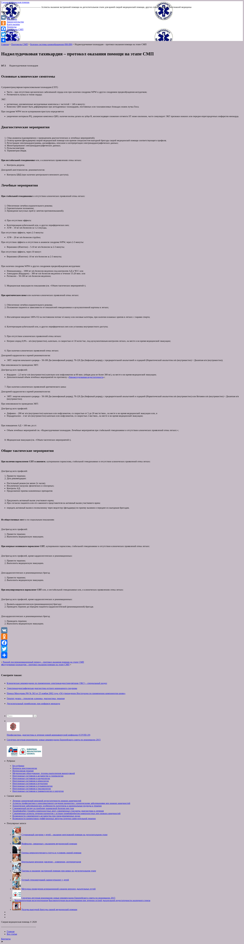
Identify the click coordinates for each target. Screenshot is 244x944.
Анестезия (12, 39)
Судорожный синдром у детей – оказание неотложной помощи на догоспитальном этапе (64, 834)
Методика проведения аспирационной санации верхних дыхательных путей (58, 889)
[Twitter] (122, 649)
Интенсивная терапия (22, 771)
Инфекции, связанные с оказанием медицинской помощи (49, 843)
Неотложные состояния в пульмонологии (32, 786)
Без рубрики (18, 765)
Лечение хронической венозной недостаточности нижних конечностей (46, 801)
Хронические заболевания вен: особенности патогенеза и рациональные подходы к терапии (57, 806)
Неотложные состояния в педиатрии (30, 783)
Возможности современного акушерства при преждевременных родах (46, 816)
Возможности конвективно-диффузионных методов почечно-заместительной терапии (54, 818)
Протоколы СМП (15, 29)
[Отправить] (122, 655)
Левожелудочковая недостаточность (86, 377)
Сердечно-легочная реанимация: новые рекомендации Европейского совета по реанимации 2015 (54, 740)
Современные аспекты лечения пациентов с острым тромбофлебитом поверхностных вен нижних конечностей (66, 813)
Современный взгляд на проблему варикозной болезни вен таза (43, 808)
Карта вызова (13, 24)
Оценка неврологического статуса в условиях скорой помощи (51, 852)
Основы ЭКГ (13, 37)
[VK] (122, 630)
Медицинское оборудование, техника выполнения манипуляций (43, 773)
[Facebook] (122, 643)
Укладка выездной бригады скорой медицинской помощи (49, 909)
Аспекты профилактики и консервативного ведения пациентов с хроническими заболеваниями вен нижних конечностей (71, 803)
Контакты (6, 939)
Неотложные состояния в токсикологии (31, 788)
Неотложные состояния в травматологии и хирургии (38, 791)
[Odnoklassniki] (122, 636)
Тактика (11, 32)
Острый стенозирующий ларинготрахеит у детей (45, 880)
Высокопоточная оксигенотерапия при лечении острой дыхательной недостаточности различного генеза (99, 900)
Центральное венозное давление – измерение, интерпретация (51, 862)
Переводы (12, 27)
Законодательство (15, 22)
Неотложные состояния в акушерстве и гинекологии (37, 776)
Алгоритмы (12, 34)
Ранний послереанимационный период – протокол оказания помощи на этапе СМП (43, 662)
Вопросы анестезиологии (24, 768)
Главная (10, 17)
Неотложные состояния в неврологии (30, 781)
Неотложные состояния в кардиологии (31, 778)
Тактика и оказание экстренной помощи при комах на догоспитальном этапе (58, 871)
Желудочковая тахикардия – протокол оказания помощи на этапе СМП (35, 664)
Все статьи (12, 19)
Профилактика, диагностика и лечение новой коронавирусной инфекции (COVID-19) (48, 735)
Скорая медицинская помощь (15, 2)
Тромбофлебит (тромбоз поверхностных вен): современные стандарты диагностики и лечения (58, 811)
